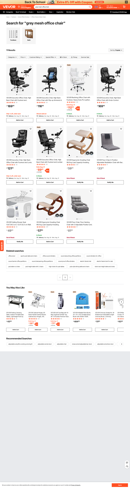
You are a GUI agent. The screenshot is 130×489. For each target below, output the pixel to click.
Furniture (13, 17)
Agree (120, 485)
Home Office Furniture (23, 17)
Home (7, 17)
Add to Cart (19, 120)
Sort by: (112, 50)
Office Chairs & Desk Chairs (38, 17)
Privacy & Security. (76, 485)
